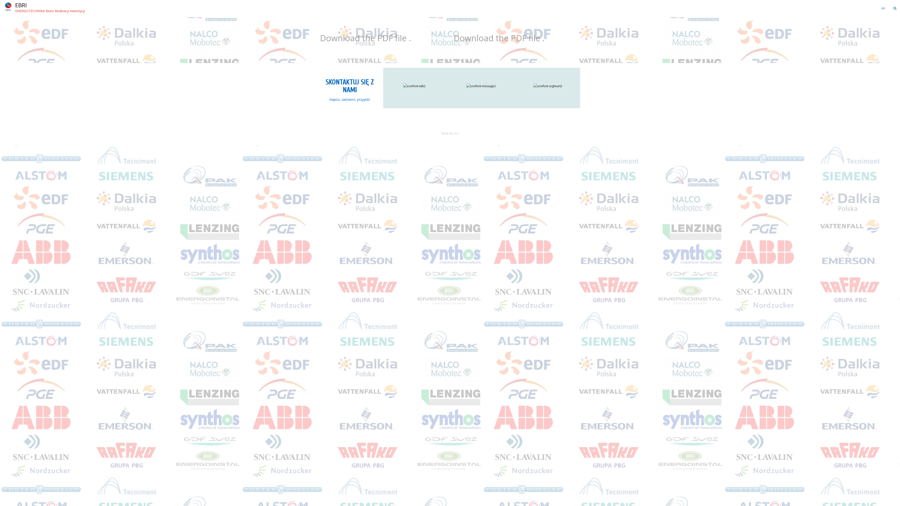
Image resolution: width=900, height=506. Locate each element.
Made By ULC (450, 133)
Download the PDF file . (365, 38)
